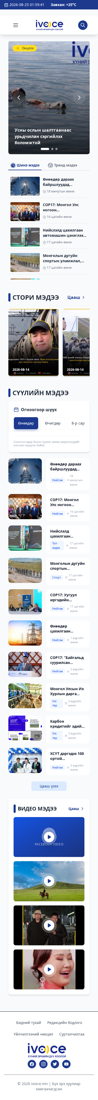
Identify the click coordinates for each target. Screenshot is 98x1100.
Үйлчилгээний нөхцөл (33, 1034)
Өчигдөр (53, 423)
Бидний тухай (28, 1022)
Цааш (73, 297)
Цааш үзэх (49, 786)
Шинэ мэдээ (27, 165)
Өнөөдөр (26, 423)
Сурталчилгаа (71, 1034)
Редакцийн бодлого (64, 1022)
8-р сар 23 (81, 423)
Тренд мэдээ (65, 165)
